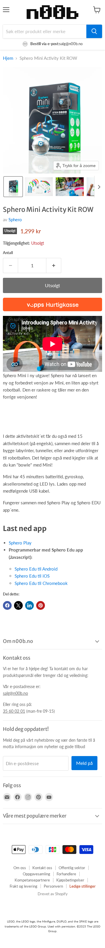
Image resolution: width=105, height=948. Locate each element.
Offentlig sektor (72, 867)
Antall (8, 253)
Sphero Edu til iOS (32, 575)
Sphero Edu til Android (36, 568)
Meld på (84, 763)
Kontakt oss (42, 867)
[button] (13, 187)
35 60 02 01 (14, 711)
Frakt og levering (23, 886)
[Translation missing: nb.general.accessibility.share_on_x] (18, 605)
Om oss (19, 867)
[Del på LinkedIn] (29, 605)
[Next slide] (99, 187)
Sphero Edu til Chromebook (41, 583)
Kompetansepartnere (32, 880)
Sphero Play (20, 542)
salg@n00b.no (15, 693)
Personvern (53, 886)
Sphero (15, 219)
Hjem (8, 58)
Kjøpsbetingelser (70, 880)
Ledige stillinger (82, 886)
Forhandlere (66, 874)
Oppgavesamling (36, 874)
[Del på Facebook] (7, 605)
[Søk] (94, 31)
